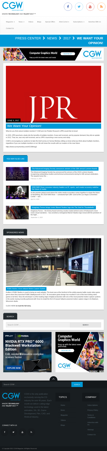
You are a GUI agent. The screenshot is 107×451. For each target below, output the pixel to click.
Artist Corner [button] (63, 22)
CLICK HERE (11, 306)
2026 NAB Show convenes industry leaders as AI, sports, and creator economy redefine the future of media (65, 188)
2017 (67, 38)
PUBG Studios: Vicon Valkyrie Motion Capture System (26, 289)
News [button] (21, 22)
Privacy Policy (92, 410)
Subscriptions (92, 405)
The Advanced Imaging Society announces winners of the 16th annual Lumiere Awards (64, 169)
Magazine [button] (9, 22)
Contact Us (10, 28)
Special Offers (50, 22)
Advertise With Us (94, 22)
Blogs (39, 22)
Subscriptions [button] (78, 22)
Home (63, 405)
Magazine (64, 415)
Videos (30, 22)
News (52, 38)
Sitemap (90, 430)
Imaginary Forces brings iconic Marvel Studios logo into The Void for (63, 207)
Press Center (28, 38)
